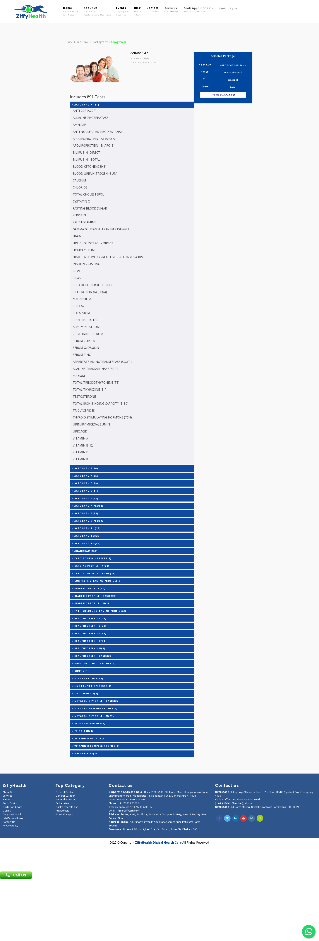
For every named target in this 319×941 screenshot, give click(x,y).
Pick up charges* (233, 72)
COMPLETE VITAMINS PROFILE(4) (96, 580)
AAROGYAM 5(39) (85, 483)
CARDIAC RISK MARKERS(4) (92, 558)
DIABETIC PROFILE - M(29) (92, 603)
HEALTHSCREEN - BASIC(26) (93, 655)
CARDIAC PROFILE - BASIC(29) (94, 573)
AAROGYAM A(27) (85, 498)
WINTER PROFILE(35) (88, 678)
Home (71, 11)
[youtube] (243, 818)
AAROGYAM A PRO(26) (89, 505)
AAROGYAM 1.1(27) (87, 528)
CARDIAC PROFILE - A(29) (91, 565)
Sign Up (223, 8)
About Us (97, 11)
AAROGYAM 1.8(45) (87, 543)
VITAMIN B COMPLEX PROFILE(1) (96, 745)
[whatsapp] (260, 818)
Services (171, 9)
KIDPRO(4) (81, 670)
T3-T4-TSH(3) (83, 730)
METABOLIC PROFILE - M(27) (93, 716)
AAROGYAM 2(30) (85, 468)
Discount (233, 80)
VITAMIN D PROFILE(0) (89, 738)
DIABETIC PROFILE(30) (89, 588)
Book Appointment (197, 9)
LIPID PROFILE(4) (85, 693)
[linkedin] (235, 818)
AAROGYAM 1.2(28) (87, 535)
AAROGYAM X (139, 52)
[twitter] (227, 818)
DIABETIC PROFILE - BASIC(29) (94, 595)
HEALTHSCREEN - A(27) (89, 618)
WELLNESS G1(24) (86, 753)
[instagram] (251, 818)
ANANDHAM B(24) (86, 550)
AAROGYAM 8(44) (85, 490)
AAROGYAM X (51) (86, 104)
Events (122, 11)
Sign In (233, 8)
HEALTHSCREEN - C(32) (89, 633)
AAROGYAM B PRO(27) (89, 520)
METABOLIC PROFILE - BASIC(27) (96, 700)
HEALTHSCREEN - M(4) (89, 648)
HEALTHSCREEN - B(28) (89, 625)
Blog (138, 11)
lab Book (82, 42)
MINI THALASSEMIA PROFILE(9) (95, 708)
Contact (153, 9)
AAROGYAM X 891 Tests (233, 65)
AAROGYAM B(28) (85, 513)
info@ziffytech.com (128, 810)
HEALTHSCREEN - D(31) (90, 640)
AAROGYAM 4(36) (85, 475)
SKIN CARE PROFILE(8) (89, 723)
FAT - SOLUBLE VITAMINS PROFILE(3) (99, 610)
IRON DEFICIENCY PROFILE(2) (94, 663)
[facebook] (219, 818)
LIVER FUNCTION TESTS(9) (92, 685)
